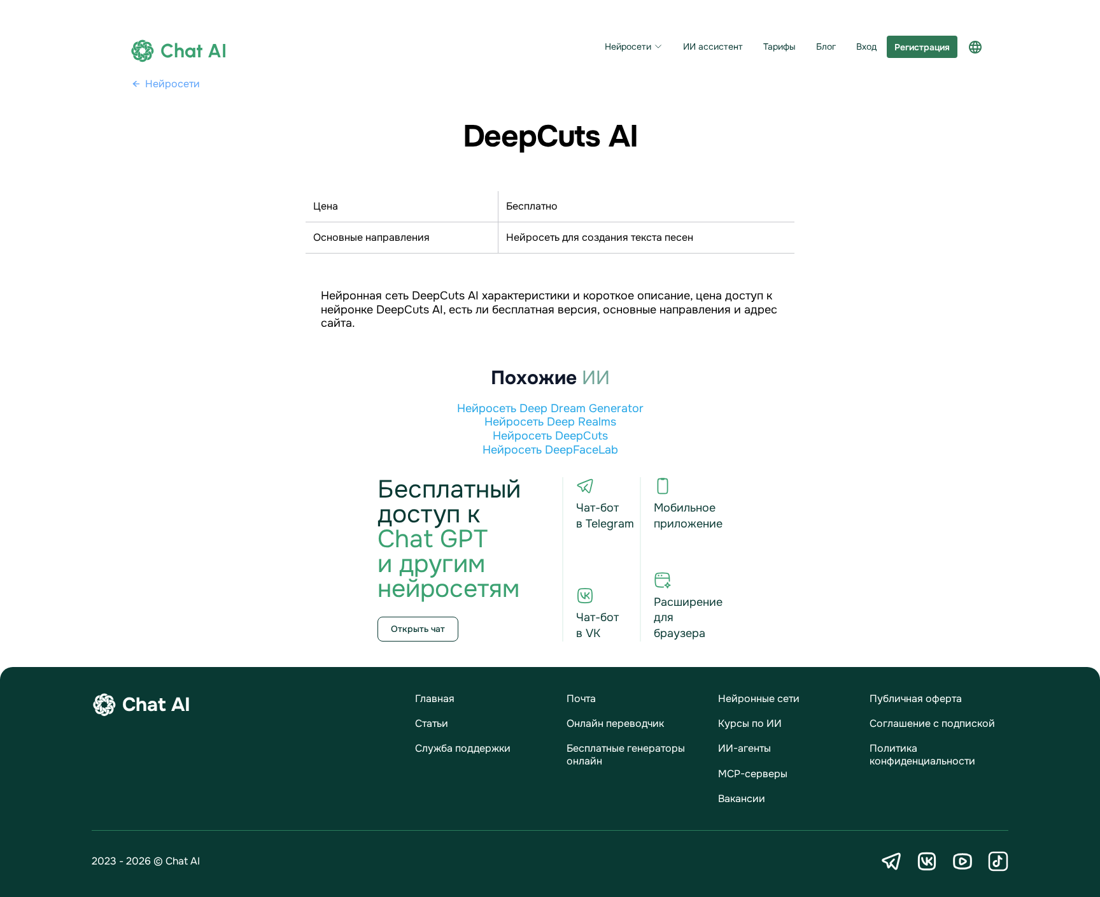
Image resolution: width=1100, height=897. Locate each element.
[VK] (927, 861)
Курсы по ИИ (750, 723)
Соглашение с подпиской (932, 723)
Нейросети (628, 46)
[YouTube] (962, 861)
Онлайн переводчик (615, 723)
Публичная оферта (916, 698)
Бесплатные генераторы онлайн (626, 754)
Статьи (431, 723)
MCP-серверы (752, 773)
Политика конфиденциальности (922, 754)
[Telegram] (891, 861)
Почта (581, 698)
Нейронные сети (759, 698)
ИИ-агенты (744, 748)
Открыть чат (418, 629)
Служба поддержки (463, 748)
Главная (435, 698)
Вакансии (741, 798)
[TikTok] (998, 861)
